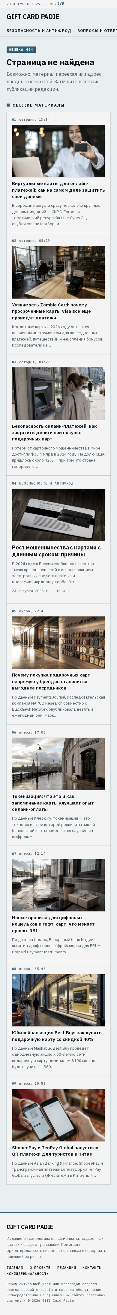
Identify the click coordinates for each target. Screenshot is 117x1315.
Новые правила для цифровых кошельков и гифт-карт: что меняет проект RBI (53, 923)
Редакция (66, 1267)
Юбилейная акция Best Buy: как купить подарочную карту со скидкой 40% (57, 1035)
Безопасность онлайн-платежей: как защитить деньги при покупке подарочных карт (54, 432)
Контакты (91, 1267)
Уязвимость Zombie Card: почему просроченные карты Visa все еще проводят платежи (51, 311)
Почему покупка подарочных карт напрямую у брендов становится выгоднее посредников (51, 681)
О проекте (40, 1267)
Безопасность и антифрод (39, 30)
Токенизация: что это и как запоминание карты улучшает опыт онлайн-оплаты (53, 802)
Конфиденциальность (28, 1273)
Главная (15, 1267)
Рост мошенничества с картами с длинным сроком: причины (56, 551)
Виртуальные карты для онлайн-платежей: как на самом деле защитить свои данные (58, 189)
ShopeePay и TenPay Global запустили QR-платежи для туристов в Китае (55, 1150)
